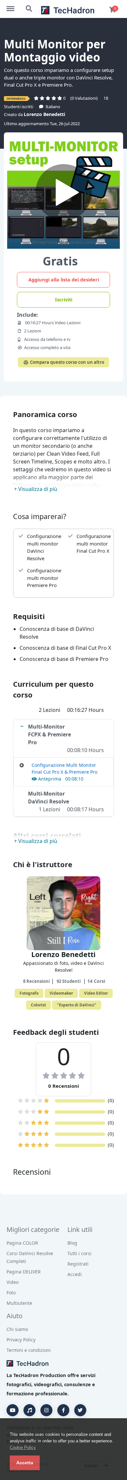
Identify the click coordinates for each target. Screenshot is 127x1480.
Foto (11, 1292)
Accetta (24, 1462)
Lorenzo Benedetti (44, 114)
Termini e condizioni (29, 1350)
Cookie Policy (23, 1447)
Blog (72, 1243)
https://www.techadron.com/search (29, 5)
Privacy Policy (21, 1340)
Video (13, 1282)
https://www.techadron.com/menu (14, 5)
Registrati (78, 1264)
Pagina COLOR (22, 1243)
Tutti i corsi (79, 1253)
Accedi (74, 1274)
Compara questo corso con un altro (66, 362)
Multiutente (19, 1303)
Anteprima (50, 779)
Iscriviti (63, 299)
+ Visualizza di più (35, 489)
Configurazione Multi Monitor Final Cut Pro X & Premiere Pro (64, 768)
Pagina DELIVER (24, 1272)
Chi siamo (17, 1329)
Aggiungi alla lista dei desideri (63, 279)
